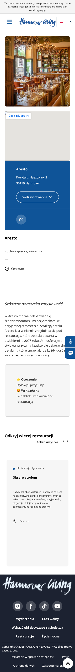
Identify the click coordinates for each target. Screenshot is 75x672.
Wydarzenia (25, 619)
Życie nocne (51, 636)
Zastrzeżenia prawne (55, 665)
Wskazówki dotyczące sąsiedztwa (37, 627)
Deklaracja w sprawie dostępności (32, 657)
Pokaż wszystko (47, 442)
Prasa (65, 657)
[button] (67, 440)
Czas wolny (50, 619)
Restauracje (25, 636)
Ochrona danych (24, 665)
